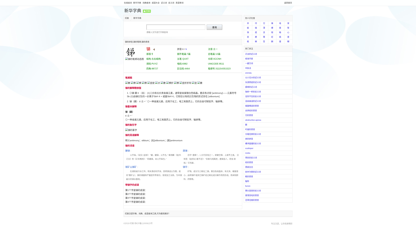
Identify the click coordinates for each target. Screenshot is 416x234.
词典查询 (147, 3)
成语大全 (156, 3)
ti (186, 49)
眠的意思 (249, 177)
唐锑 (185, 150)
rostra (247, 153)
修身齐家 (249, 59)
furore (247, 186)
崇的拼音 (249, 139)
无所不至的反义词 (253, 96)
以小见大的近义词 (253, 78)
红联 (148, 11)
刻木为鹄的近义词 (253, 172)
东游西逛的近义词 (253, 82)
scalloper (249, 148)
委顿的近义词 (251, 87)
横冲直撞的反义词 (253, 144)
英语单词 (179, 3)
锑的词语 (129, 145)
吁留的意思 (250, 129)
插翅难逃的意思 (252, 106)
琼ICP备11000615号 (143, 223)
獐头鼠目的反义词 (253, 191)
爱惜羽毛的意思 (252, 195)
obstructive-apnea (253, 120)
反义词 (171, 3)
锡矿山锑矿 (131, 167)
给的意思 (249, 162)
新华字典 (137, 3)
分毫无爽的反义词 (253, 134)
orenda (248, 73)
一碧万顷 (249, 63)
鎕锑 (127, 150)
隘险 (247, 181)
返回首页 (288, 3)
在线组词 (128, 3)
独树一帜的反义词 (253, 92)
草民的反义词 (251, 158)
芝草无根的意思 (252, 200)
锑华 (185, 167)
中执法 (248, 68)
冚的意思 (249, 115)
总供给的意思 (251, 111)
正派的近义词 (251, 54)
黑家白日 (249, 167)
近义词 (164, 3)
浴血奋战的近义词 (253, 101)
